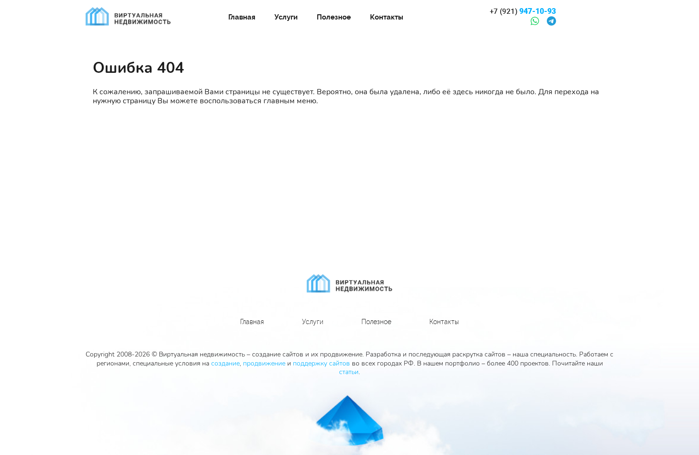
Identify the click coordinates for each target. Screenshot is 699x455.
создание (225, 363)
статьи (349, 371)
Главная (241, 17)
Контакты (386, 17)
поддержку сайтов (321, 363)
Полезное (334, 17)
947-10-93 (523, 11)
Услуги (286, 17)
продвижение (264, 363)
